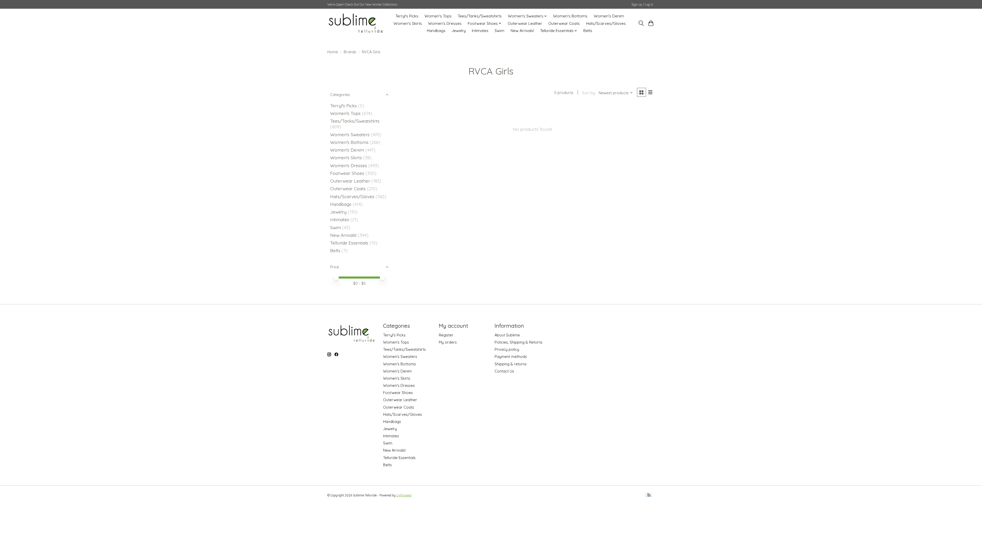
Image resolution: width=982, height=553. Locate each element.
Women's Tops (438, 16)
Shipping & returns (511, 363)
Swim (499, 30)
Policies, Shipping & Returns (518, 342)
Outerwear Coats (564, 23)
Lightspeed (403, 495)
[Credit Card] (648, 495)
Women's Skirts (408, 23)
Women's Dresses (445, 23)
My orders (448, 342)
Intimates (480, 30)
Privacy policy (507, 349)
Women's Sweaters (350, 134)
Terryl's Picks (406, 16)
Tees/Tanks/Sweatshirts (480, 16)
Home (332, 51)
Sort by (588, 92)
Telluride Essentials (349, 243)
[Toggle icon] (641, 23)
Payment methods (511, 356)
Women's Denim (609, 16)
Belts (587, 30)
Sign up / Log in (642, 4)
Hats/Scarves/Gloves (606, 23)
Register (446, 335)
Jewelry (459, 30)
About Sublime (507, 335)
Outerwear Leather (525, 23)
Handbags (436, 30)
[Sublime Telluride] (355, 23)
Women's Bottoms (570, 16)
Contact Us (504, 371)
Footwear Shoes (347, 173)
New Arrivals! (522, 30)
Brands (350, 51)
